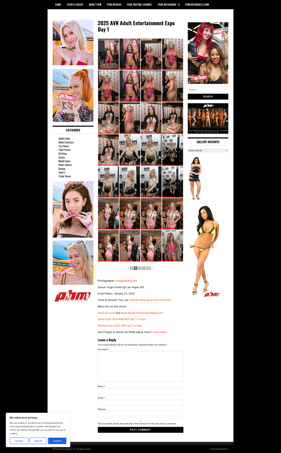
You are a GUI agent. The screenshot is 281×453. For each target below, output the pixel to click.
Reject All (38, 440)
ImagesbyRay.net (126, 280)
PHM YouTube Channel (139, 4)
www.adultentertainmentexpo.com (142, 312)
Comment (103, 349)
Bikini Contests (66, 142)
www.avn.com (106, 312)
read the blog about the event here (150, 300)
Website (102, 409)
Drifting (62, 153)
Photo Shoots (65, 165)
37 (148, 268)
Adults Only (64, 138)
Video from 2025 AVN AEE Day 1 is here (122, 319)
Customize (19, 440)
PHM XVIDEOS (114, 4)
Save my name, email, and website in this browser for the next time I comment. (137, 423)
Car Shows (64, 146)
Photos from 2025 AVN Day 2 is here (120, 325)
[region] (38, 430)
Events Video (159, 332)
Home (58, 4)
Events (62, 157)
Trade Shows (65, 176)
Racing (62, 169)
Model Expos (64, 161)
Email (101, 398)
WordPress (224, 448)
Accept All (57, 440)
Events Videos (75, 4)
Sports (62, 172)
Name (101, 386)
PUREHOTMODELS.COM (197, 4)
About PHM (95, 4)
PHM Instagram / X (169, 4)
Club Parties (65, 150)
